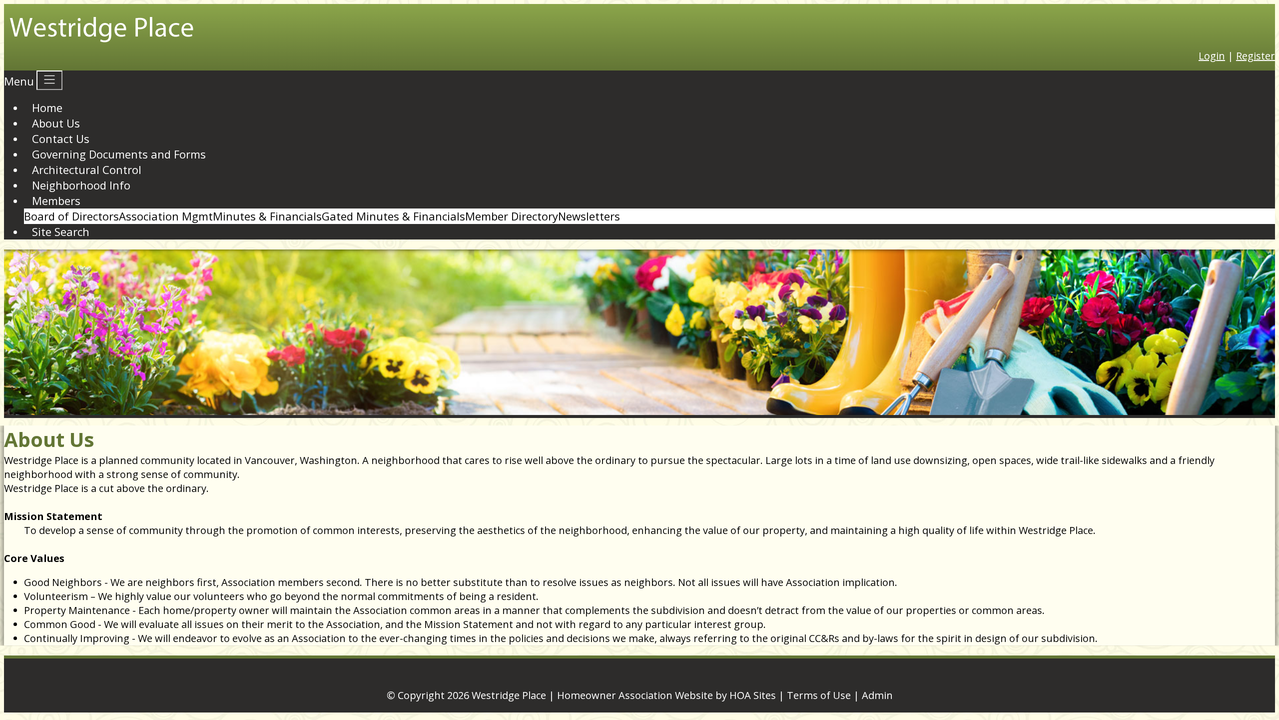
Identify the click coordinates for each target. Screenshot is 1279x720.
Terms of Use (819, 695)
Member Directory (511, 216)
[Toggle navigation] (49, 80)
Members (56, 200)
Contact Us (60, 138)
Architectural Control (86, 169)
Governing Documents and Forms (119, 154)
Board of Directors (71, 216)
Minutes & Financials (267, 216)
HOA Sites (752, 695)
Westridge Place (509, 695)
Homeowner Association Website (635, 695)
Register (1255, 55)
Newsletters (589, 216)
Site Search (60, 231)
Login (1212, 55)
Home (47, 107)
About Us (56, 123)
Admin (877, 695)
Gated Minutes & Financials (393, 216)
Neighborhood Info (81, 185)
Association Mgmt (166, 216)
